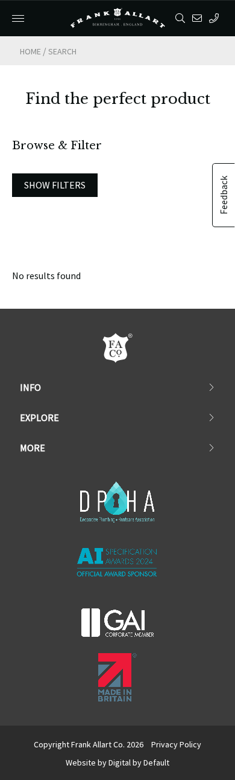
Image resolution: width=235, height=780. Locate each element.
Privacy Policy (176, 744)
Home (30, 51)
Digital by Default (138, 762)
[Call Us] (216, 18)
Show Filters (55, 185)
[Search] (182, 18)
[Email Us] (199, 18)
